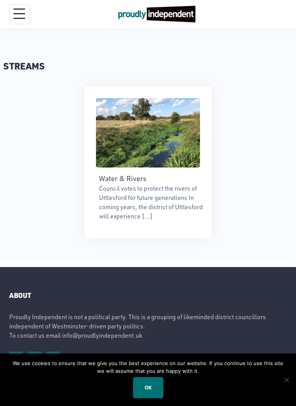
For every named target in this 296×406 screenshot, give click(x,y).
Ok (148, 387)
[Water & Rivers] (148, 132)
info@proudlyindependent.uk (102, 335)
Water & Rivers (122, 178)
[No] (286, 380)
